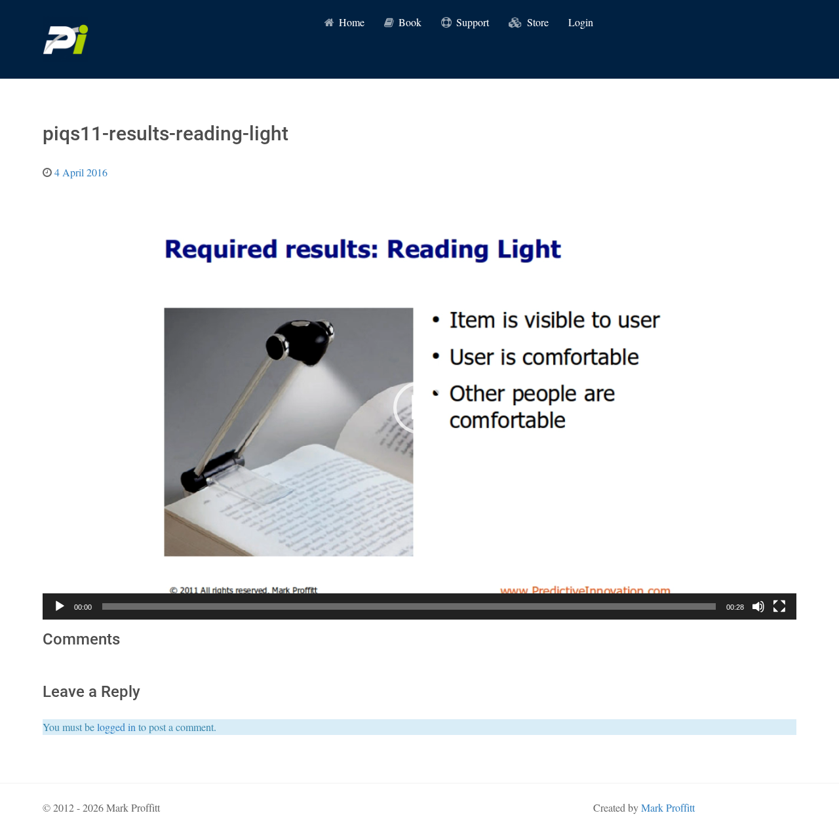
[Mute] (758, 606)
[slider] (409, 606)
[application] (419, 408)
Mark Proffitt (668, 807)
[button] (419, 408)
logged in (116, 727)
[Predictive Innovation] (65, 39)
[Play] (59, 606)
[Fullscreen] (779, 606)
